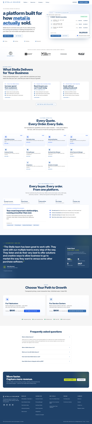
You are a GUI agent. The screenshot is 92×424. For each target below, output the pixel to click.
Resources (33, 2)
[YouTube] (13, 405)
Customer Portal (10, 225)
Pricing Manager (18, 225)
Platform (25, 2)
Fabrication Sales (25, 405)
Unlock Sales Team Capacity (54, 407)
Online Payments (39, 408)
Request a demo (83, 2)
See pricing (18, 35)
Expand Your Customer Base (54, 402)
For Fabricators (67, 398)
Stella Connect (36, 225)
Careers (79, 402)
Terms (84, 421)
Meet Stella (7, 35)
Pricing (47, 2)
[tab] (11, 201)
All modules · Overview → (27, 398)
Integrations (38, 411)
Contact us (80, 405)
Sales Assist (24, 411)
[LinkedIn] (4, 405)
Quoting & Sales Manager (27, 225)
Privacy (87, 421)
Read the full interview (8, 270)
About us (79, 398)
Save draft (65, 35)
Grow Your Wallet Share (54, 398)
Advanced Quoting (25, 408)
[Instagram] (10, 405)
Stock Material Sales (26, 402)
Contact (75, 2)
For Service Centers (68, 402)
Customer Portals (39, 398)
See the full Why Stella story (45, 104)
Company (40, 2)
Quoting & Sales (39, 405)
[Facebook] (7, 405)
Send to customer (56, 35)
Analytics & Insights (40, 414)
